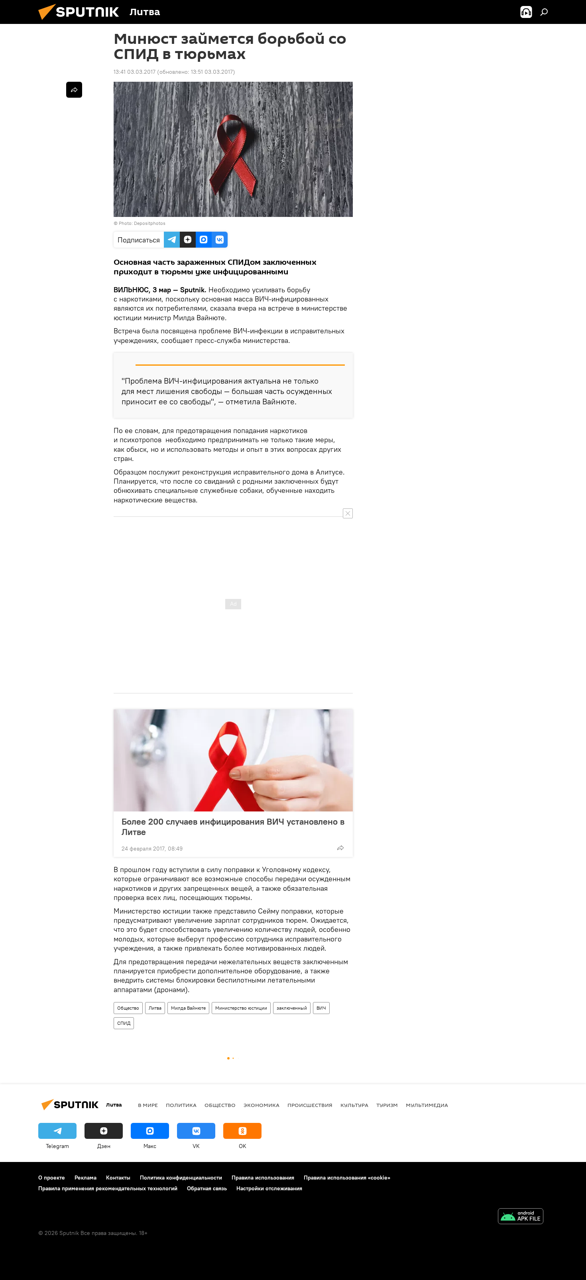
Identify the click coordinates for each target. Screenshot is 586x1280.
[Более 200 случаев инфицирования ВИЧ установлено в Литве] (233, 760)
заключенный (292, 1008)
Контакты (118, 1177)
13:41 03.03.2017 (134, 71)
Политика (181, 1105)
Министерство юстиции (241, 1008)
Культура (354, 1105)
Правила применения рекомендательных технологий (107, 1188)
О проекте (51, 1177)
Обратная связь (207, 1188)
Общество (128, 1008)
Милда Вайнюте (188, 1008)
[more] (340, 848)
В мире (148, 1105)
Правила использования (263, 1177)
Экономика (261, 1105)
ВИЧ (321, 1008)
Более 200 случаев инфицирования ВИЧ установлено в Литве (233, 826)
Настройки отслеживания (269, 1188)
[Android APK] (521, 1217)
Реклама (85, 1177)
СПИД (123, 1023)
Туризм (387, 1105)
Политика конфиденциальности (181, 1177)
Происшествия (309, 1105)
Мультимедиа (427, 1105)
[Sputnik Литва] (82, 22)
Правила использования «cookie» (347, 1177)
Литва (155, 1008)
